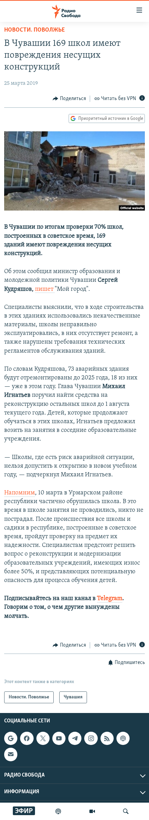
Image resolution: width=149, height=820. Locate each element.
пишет (45, 289)
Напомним (19, 493)
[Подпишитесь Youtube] (58, 738)
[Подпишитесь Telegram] (74, 738)
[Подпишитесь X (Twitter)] (43, 738)
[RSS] (107, 738)
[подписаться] (10, 754)
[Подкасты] (123, 738)
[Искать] (125, 811)
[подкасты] (58, 811)
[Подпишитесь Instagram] (90, 738)
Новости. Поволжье (34, 30)
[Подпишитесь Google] (10, 738)
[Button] (69, 98)
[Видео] (92, 811)
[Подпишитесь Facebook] (26, 738)
